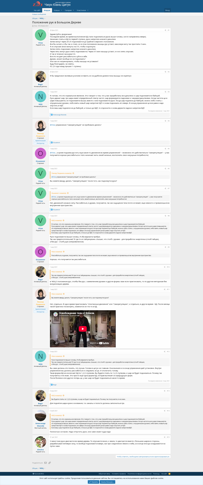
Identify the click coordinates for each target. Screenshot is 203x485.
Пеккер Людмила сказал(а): (61, 173)
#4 (169, 121)
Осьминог (40, 161)
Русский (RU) (39, 474)
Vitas (35, 26)
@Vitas (52, 125)
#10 (168, 267)
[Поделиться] (165, 30)
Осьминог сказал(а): (58, 193)
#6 (169, 169)
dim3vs (40, 449)
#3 (169, 92)
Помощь (156, 474)
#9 (169, 247)
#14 (168, 411)
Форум (47, 10)
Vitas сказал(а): (56, 252)
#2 (169, 72)
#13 (168, 391)
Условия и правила (119, 474)
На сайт (37, 10)
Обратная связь (104, 474)
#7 (169, 188)
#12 (168, 352)
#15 (168, 437)
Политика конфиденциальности (139, 474)
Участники (81, 10)
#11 (168, 289)
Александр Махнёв (40, 424)
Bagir (40, 84)
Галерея (68, 10)
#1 (169, 30)
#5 (169, 149)
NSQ (40, 104)
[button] (61, 10)
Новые (57, 10)
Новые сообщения (39, 14)
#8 (169, 216)
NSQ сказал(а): (56, 220)
